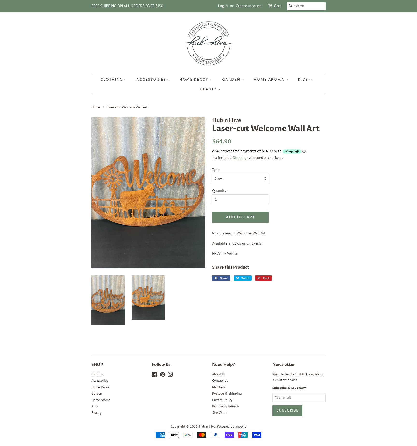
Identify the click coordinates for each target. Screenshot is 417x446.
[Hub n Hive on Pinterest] (162, 375)
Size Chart (219, 412)
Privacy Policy (222, 400)
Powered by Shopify (231, 426)
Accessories (151, 79)
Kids (303, 79)
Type (216, 169)
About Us (219, 374)
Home (95, 107)
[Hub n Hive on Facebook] (154, 375)
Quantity (219, 190)
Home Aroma (269, 79)
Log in (223, 6)
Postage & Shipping (227, 393)
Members (218, 387)
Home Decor (194, 79)
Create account (248, 6)
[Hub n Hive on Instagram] (170, 375)
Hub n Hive (207, 426)
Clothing (112, 79)
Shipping (239, 157)
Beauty (209, 89)
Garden (232, 79)
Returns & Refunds (225, 406)
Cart (277, 6)
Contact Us (220, 380)
